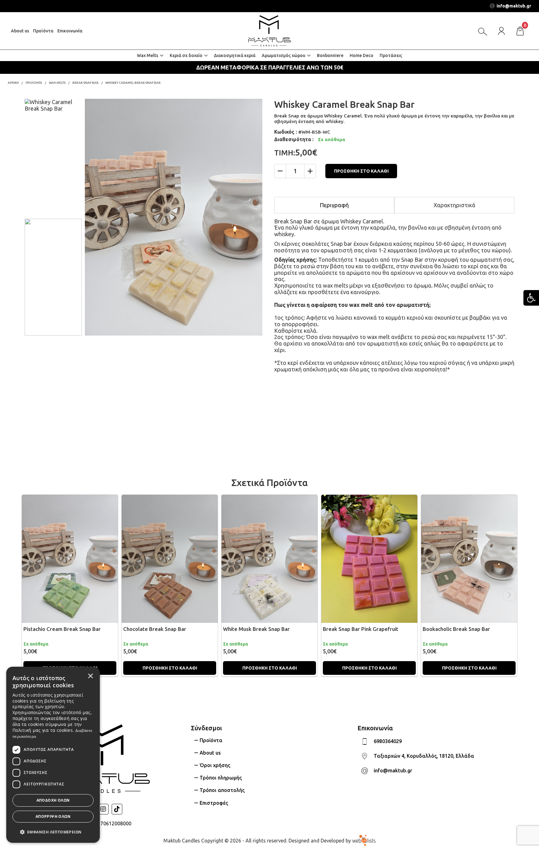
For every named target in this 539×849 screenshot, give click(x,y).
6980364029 (388, 741)
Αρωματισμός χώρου (283, 55)
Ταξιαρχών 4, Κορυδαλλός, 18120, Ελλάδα (424, 756)
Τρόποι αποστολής (222, 790)
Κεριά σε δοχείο (186, 55)
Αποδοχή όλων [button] (53, 800)
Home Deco (361, 55)
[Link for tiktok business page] (117, 809)
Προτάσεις (391, 55)
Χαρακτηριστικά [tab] (454, 205)
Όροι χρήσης (215, 765)
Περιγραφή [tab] (334, 205)
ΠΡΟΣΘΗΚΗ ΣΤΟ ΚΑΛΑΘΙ (361, 171)
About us (20, 30)
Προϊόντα (43, 30)
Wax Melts (147, 55)
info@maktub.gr (393, 770)
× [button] (90, 675)
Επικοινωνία (69, 30)
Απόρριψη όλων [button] (53, 816)
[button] (53, 832)
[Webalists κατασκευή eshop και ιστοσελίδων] (364, 840)
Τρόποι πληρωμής (221, 777)
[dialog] (53, 755)
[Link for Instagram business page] (103, 809)
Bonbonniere (330, 55)
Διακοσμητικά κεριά (234, 55)
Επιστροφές (214, 803)
